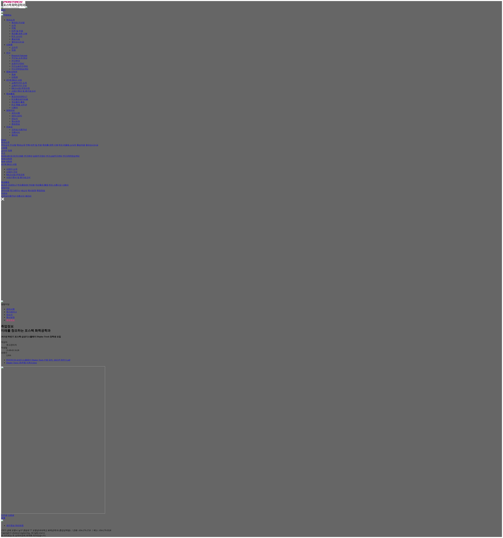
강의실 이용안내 (19, 129)
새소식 (15, 118)
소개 (14, 25)
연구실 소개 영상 (19, 58)
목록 (3, 518)
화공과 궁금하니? (9, 185)
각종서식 (16, 132)
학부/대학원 (11, 72)
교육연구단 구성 (19, 85)
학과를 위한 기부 (19, 34)
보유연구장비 (18, 63)
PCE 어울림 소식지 (67, 145)
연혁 (14, 28)
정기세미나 (15, 190)
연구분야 (16, 61)
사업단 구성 (11, 172)
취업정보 (16, 124)
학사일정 (16, 121)
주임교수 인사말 (8, 145)
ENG (3, 10)
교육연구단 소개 (19, 83)
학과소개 (10, 20)
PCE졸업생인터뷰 (20, 99)
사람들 (9, 45)
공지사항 (16, 113)
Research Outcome (19, 55)
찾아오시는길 (18, 42)
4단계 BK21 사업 (14, 80)
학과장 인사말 (18, 22)
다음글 (11, 515)
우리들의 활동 (18, 102)
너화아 (15, 107)
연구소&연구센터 (20, 66)
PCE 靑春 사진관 (19, 105)
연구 (8, 53)
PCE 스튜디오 (55, 185)
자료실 (9, 127)
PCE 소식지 (17, 36)
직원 (14, 50)
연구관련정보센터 (20, 69)
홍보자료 (16, 39)
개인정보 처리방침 (15, 525)
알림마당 (10, 110)
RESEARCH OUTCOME (12, 156)
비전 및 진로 (17, 31)
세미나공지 (17, 116)
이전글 (4, 515)
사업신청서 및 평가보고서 (24, 91)
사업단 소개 (11, 169)
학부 (14, 74)
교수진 (15, 47)
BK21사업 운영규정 (21, 88)
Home (3, 140)
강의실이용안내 (8, 196)
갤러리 (15, 135)
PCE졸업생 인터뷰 (26, 185)
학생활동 (10, 94)
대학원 (15, 77)
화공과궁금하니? (19, 96)
